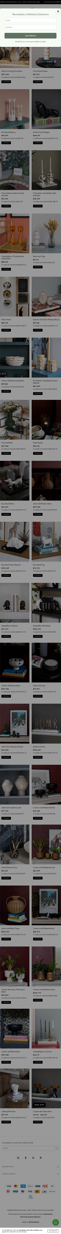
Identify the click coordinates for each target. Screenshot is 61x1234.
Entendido (53, 1231)
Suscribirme (30, 35)
